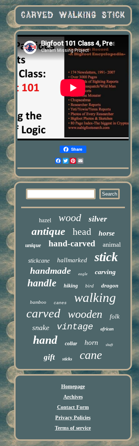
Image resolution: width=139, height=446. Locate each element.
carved (43, 313)
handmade (50, 271)
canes (60, 303)
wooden (85, 314)
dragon (109, 286)
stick (106, 257)
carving (105, 272)
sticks (67, 359)
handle (41, 283)
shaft (109, 345)
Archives (73, 397)
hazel (45, 220)
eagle (82, 274)
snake (40, 327)
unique (33, 245)
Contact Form (73, 407)
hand (45, 339)
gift (49, 357)
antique (48, 231)
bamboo (38, 302)
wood (70, 217)
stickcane (39, 260)
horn (91, 342)
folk (115, 316)
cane (91, 355)
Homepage (73, 386)
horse (107, 233)
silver (98, 218)
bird (89, 286)
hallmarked (72, 260)
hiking (71, 286)
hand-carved (72, 243)
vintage (75, 327)
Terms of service (73, 428)
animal (112, 244)
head (82, 231)
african (107, 329)
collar (71, 343)
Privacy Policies (72, 417)
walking (95, 297)
